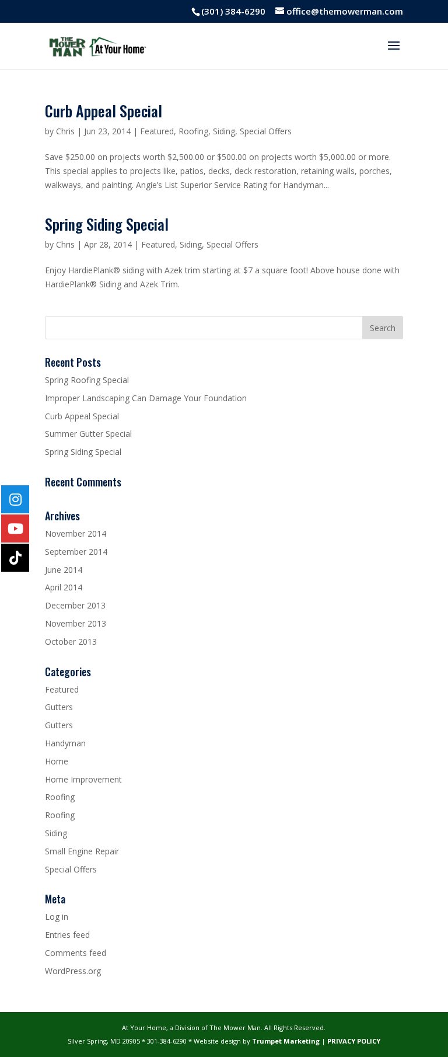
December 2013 (75, 605)
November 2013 (75, 623)
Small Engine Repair (82, 851)
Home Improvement (83, 779)
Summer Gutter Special (88, 433)
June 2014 (63, 569)
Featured (157, 131)
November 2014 (75, 533)
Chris (65, 131)
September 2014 (76, 551)
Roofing (193, 131)
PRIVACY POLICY (353, 1041)
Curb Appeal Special (103, 110)
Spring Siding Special (107, 224)
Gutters (59, 706)
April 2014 (63, 587)
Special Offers (266, 131)
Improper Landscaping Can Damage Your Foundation (146, 398)
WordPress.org (73, 970)
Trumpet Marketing (286, 1041)
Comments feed (75, 952)
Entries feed (67, 934)
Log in (56, 916)
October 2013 (71, 641)
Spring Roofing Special (87, 379)
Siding (224, 131)
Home (56, 761)
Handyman (65, 743)
